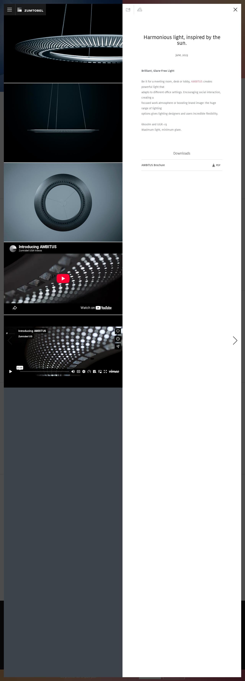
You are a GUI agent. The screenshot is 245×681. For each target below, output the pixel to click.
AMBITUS (197, 81)
